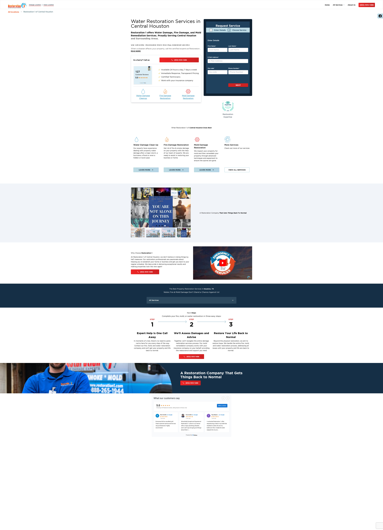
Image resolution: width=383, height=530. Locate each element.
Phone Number (233, 68)
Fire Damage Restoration (165, 97)
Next (238, 85)
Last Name (232, 46)
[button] (138, 232)
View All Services (237, 170)
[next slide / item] (189, 213)
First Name (212, 46)
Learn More (144, 170)
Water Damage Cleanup (143, 97)
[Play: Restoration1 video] (222, 263)
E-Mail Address (213, 57)
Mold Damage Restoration (188, 97)
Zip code (211, 68)
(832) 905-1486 (367, 5)
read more (136, 51)
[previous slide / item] (132, 213)
